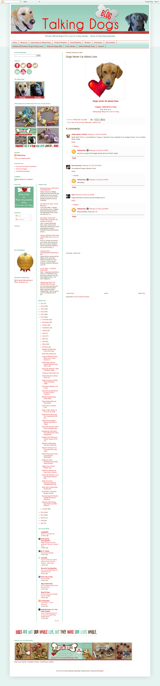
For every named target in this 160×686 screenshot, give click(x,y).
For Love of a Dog (113, 112)
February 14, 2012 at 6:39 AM (96, 134)
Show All (57, 620)
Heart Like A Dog (46, 577)
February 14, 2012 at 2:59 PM (84, 195)
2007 (42, 523)
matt (73, 195)
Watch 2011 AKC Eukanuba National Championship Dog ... (50, 482)
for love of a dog (79, 122)
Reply (73, 142)
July (43, 333)
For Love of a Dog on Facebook (26, 166)
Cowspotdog (45, 601)
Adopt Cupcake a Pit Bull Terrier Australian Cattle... (50, 382)
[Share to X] (99, 120)
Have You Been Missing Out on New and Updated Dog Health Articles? (49, 614)
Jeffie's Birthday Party (87, 46)
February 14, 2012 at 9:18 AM (92, 165)
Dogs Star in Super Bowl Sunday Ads (50, 488)
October (45, 325)
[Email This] (95, 120)
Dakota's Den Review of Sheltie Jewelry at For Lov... (49, 439)
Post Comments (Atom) (82, 297)
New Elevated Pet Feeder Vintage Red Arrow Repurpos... (50, 497)
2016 (42, 306)
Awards (101, 46)
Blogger (101, 671)
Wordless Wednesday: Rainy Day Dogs (49, 350)
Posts (19, 216)
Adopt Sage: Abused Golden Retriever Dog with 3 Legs (50, 364)
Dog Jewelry (110, 42)
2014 (42, 312)
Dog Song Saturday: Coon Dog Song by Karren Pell (50, 476)
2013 (42, 314)
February (45, 347)
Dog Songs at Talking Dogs (41, 42)
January (45, 509)
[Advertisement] (106, 273)
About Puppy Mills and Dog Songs (49, 402)
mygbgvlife (44, 532)
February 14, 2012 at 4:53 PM (98, 209)
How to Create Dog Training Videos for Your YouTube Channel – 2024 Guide (49, 561)
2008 (42, 520)
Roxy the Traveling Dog (48, 568)
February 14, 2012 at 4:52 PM (98, 150)
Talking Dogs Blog (99, 112)
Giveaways (98, 42)
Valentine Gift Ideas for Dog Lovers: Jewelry (49, 471)
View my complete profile (22, 158)
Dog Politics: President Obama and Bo (49, 492)
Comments (20, 219)
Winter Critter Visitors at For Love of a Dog (49, 411)
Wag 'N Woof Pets (47, 584)
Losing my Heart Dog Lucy (50, 373)
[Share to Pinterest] (104, 120)
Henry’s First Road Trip (47, 534)
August (44, 330)
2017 (42, 303)
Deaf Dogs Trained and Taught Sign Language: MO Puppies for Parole (49, 219)
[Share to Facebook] (102, 120)
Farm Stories (70, 46)
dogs (72, 122)
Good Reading (75, 42)
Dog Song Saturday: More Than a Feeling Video (50, 427)
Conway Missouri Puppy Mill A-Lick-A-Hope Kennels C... (49, 358)
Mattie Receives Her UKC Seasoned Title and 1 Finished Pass (49, 544)
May (43, 339)
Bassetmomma (77, 165)
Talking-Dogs (81, 150)
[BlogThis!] (97, 120)
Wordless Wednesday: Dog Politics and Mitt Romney (49, 503)
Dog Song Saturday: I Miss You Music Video (50, 369)
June (44, 336)
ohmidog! (44, 558)
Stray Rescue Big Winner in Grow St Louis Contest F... (50, 392)
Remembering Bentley (47, 553)
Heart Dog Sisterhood (49, 354)
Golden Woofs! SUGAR (79, 134)
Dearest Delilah (45, 578)
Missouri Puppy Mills (54, 46)
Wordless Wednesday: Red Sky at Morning (49, 444)
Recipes (88, 42)
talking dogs (88, 122)
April (44, 341)
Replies (76, 146)
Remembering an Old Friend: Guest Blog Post (49, 189)
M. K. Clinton (45, 551)
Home (15, 42)
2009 (42, 518)
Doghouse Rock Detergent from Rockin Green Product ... (50, 461)
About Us (23, 42)
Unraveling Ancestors (23, 171)
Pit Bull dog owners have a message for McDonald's (50, 455)
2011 (42, 512)
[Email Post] (91, 119)
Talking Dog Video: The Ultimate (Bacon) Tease (47, 283)
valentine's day (96, 122)
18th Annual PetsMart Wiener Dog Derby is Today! (49, 422)
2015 (42, 309)
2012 (42, 317)
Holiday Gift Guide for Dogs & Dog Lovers (28, 46)
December (45, 319)
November (45, 322)
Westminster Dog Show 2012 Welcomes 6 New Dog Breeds (50, 432)
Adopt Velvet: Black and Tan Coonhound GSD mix (49, 416)
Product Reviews (60, 42)
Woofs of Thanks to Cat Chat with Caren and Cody (49, 449)
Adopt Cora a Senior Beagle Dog (48, 467)
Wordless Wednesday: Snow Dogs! (49, 397)
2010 (42, 515)
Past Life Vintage (21, 169)
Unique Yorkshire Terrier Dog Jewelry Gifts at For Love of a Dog (49, 237)
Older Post (141, 293)
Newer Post (70, 293)
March (44, 344)
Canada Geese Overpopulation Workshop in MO (49, 252)
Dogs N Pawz (45, 592)
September (46, 328)
